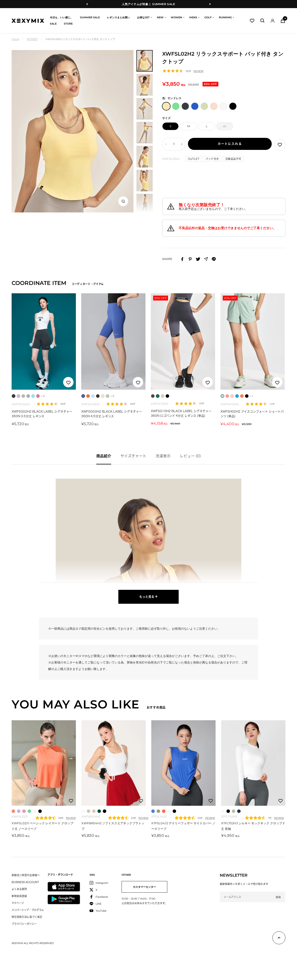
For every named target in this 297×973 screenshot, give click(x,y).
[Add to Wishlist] (279, 145)
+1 (251, 396)
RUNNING (225, 17)
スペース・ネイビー (239, 811)
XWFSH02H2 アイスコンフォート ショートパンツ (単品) (252, 414)
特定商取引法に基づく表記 (27, 917)
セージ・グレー (233, 811)
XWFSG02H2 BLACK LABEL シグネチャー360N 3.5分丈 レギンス (42, 414)
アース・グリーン (99, 811)
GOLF (208, 17)
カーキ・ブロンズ (158, 811)
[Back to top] (278, 938)
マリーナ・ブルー (153, 811)
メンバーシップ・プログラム (28, 910)
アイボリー (34, 811)
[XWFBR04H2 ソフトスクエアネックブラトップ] (113, 763)
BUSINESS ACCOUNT (25, 882)
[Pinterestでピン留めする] (190, 259)
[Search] (262, 21)
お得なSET (143, 17)
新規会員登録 (19, 896)
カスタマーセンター (144, 886)
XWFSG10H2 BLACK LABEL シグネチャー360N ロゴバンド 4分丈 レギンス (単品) (181, 413)
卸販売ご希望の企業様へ (26, 875)
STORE (68, 23)
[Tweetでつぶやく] (198, 259)
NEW (160, 17)
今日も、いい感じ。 (61, 17)
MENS (193, 17)
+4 (43, 396)
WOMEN (176, 17)
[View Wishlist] (252, 21)
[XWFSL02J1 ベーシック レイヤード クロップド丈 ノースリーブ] (44, 763)
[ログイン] (273, 21)
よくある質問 (19, 889)
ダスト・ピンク (94, 811)
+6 (112, 396)
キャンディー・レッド (163, 811)
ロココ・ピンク (24, 811)
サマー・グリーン (29, 811)
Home (15, 39)
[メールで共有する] (206, 259)
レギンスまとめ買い (118, 17)
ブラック (40, 811)
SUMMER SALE (90, 17)
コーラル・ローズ (13, 811)
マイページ (18, 903)
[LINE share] (214, 259)
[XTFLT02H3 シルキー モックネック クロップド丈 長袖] (253, 763)
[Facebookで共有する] (182, 259)
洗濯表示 (163, 456)
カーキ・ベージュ (88, 811)
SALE (53, 23)
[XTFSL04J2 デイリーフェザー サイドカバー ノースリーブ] (183, 763)
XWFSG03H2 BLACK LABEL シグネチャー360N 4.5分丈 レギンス (111, 414)
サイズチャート (133, 456)
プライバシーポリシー (24, 923)
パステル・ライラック (18, 811)
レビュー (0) (190, 456)
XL (224, 126)
